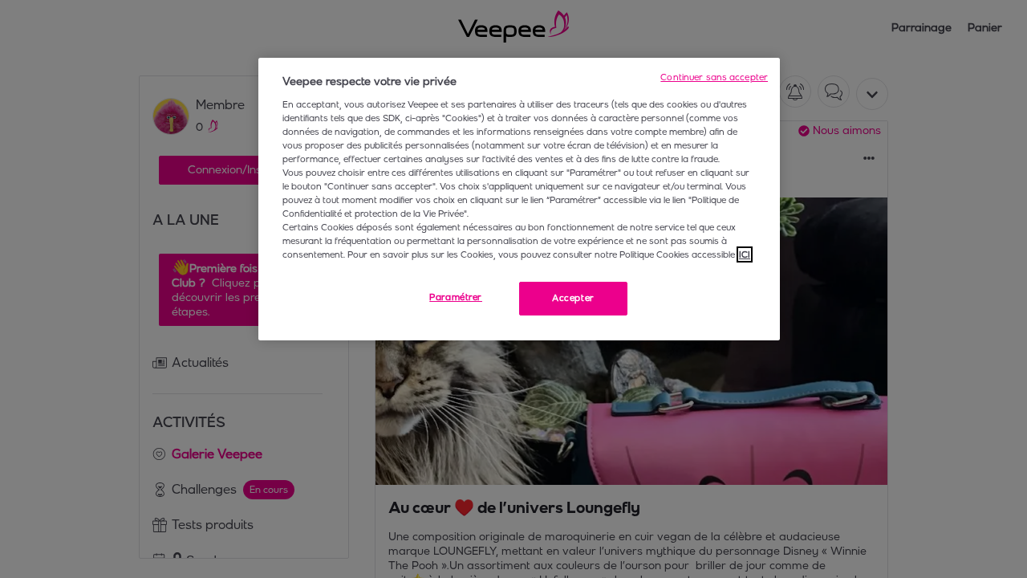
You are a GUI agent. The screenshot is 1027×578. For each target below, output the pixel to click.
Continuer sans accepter (714, 77)
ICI (744, 254)
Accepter (573, 297)
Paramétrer (455, 297)
